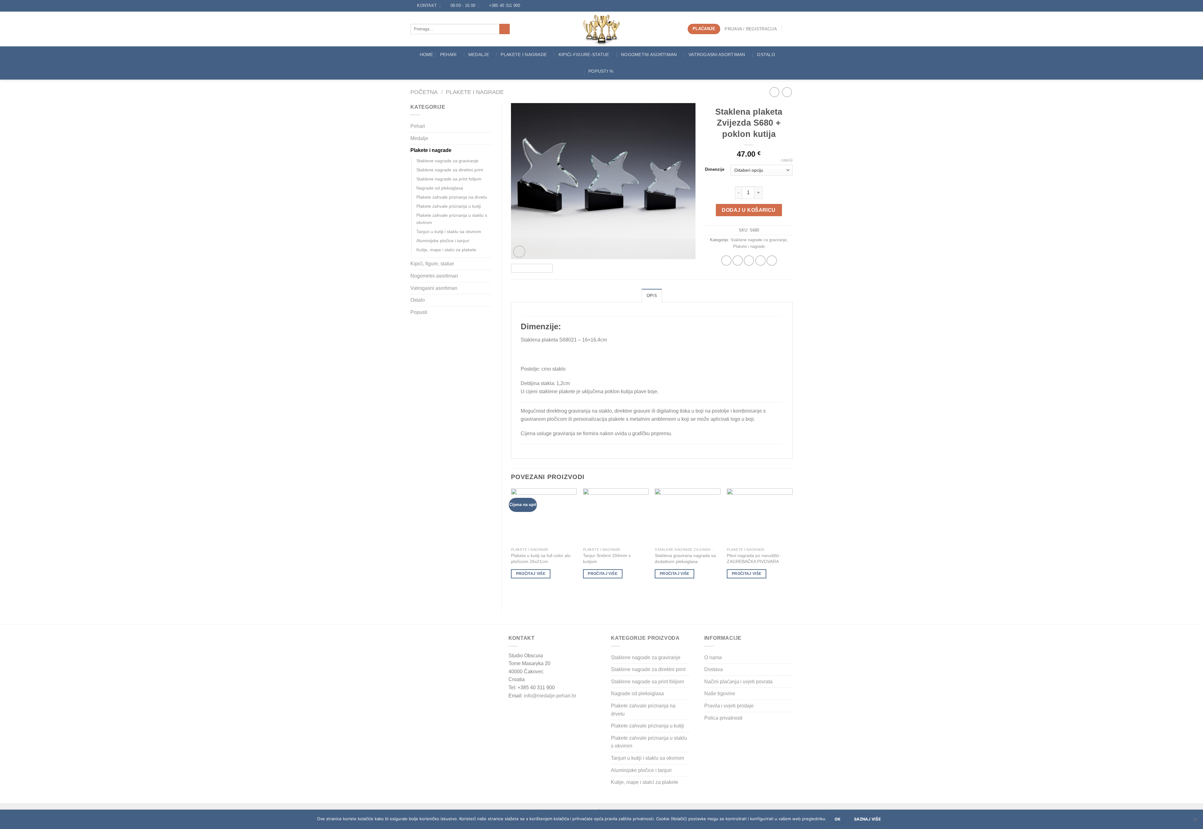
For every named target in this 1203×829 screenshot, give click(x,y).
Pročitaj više (531, 574)
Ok (838, 819)
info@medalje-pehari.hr (550, 695)
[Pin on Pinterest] (760, 260)
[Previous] (522, 181)
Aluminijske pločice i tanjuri (442, 240)
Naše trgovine (719, 693)
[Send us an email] (532, 5)
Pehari (448, 54)
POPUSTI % (600, 71)
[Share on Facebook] (726, 260)
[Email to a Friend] (749, 260)
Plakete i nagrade (475, 92)
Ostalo (766, 54)
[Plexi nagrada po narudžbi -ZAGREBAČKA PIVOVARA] (760, 516)
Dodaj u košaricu (748, 210)
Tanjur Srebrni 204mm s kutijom (607, 558)
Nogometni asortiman (649, 54)
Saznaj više (867, 819)
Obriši (787, 160)
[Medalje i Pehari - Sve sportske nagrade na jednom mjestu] (602, 29)
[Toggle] (489, 126)
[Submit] (504, 29)
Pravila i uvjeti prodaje (729, 705)
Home (426, 54)
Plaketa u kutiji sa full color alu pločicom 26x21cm (540, 558)
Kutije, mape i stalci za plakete (446, 249)
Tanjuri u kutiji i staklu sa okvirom (448, 231)
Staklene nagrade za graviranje (447, 160)
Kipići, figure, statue (432, 263)
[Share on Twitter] (737, 260)
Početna (424, 92)
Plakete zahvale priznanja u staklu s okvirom (451, 219)
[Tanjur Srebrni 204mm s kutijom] (616, 516)
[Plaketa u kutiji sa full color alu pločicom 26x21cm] (544, 516)
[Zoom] (519, 252)
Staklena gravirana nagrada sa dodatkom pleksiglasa (685, 558)
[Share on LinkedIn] (772, 260)
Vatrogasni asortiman (717, 54)
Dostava (713, 669)
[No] (1195, 821)
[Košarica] (789, 29)
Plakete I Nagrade (524, 54)
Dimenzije (714, 169)
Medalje (478, 54)
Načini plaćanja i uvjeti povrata (738, 681)
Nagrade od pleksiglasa (439, 187)
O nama (713, 657)
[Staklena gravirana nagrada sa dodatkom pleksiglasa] (688, 516)
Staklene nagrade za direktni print (449, 169)
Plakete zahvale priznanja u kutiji (448, 206)
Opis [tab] (652, 295)
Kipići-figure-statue (584, 54)
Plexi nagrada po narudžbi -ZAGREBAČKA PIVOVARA (754, 558)
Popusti (418, 312)
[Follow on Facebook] (527, 5)
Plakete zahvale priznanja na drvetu (451, 197)
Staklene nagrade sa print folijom (449, 178)
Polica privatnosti (723, 718)
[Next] (684, 181)
